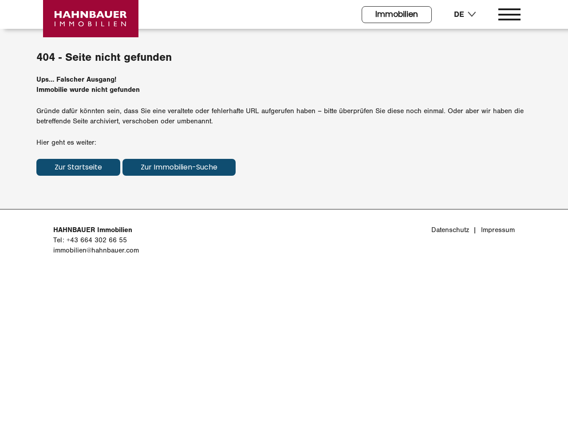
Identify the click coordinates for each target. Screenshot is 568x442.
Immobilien (396, 14)
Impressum (498, 230)
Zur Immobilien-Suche (179, 168)
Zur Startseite (78, 168)
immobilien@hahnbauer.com (96, 250)
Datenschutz (450, 230)
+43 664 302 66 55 (97, 240)
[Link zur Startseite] (90, 18)
